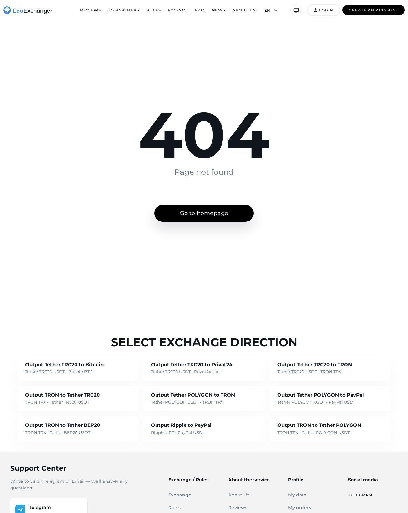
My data (297, 495)
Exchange (179, 495)
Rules (153, 10)
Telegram (360, 495)
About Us (244, 10)
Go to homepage (204, 213)
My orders (299, 507)
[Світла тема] (296, 10)
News (218, 10)
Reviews (90, 10)
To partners (123, 10)
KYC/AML (178, 10)
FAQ (200, 10)
